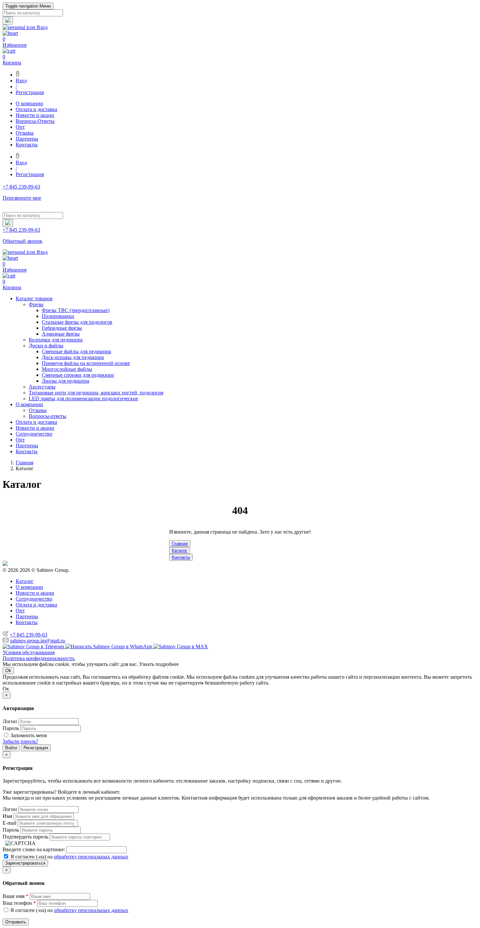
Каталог (179, 550)
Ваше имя (15, 896)
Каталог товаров (34, 298)
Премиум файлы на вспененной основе (86, 363)
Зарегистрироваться (25, 863)
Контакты (27, 144)
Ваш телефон (19, 903)
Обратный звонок (22, 241)
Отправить (15, 922)
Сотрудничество (34, 434)
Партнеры (27, 138)
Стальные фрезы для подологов (77, 322)
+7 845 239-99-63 (28, 635)
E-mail (9, 823)
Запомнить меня (28, 735)
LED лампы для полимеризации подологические (83, 398)
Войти (11, 747)
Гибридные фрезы (62, 328)
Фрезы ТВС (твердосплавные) (75, 310)
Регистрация (30, 92)
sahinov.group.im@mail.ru (37, 640)
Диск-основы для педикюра (73, 357)
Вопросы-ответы (47, 416)
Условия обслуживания (29, 652)
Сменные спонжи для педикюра (78, 375)
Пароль (11, 728)
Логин (10, 721)
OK (8, 670)
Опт (20, 127)
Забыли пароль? (20, 741)
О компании (29, 103)
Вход (21, 80)
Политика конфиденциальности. (39, 658)
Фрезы (36, 304)
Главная (180, 543)
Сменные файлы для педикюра (76, 351)
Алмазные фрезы (61, 334)
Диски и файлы (46, 345)
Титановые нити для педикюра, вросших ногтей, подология (96, 392)
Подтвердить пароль (25, 836)
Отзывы (25, 133)
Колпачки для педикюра (56, 339)
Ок (6, 688)
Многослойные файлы (67, 369)
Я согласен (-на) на (68, 856)
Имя (7, 816)
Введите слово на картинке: (34, 849)
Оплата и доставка (36, 109)
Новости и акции (35, 115)
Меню (28, 6)
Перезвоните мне (22, 198)
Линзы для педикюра (65, 381)
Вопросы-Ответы (35, 121)
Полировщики (58, 316)
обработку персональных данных (91, 856)
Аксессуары (42, 386)
